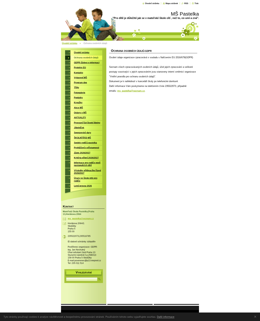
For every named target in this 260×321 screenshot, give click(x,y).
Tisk (196, 3)
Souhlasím (256, 317)
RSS (186, 3)
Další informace (165, 316)
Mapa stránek (172, 3)
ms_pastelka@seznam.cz (131, 90)
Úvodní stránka (152, 3)
